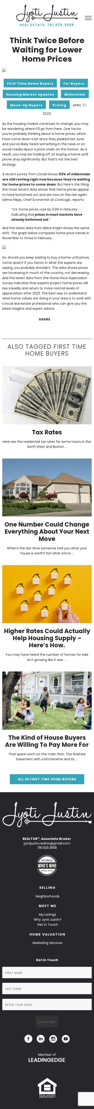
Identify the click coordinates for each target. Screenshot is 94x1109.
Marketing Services (48, 943)
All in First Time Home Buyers (47, 779)
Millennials (74, 94)
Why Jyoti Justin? (47, 919)
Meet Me (47, 906)
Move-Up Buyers (26, 105)
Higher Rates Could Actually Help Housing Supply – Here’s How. (47, 638)
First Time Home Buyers (30, 83)
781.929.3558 (47, 847)
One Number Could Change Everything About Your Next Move (47, 531)
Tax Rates (47, 432)
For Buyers (73, 83)
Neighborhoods (48, 896)
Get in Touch (47, 924)
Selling (47, 887)
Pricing (59, 105)
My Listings (47, 914)
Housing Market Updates (30, 94)
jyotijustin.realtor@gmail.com (47, 843)
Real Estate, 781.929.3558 (47, 25)
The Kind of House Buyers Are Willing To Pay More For (47, 741)
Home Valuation (47, 934)
